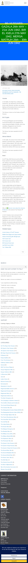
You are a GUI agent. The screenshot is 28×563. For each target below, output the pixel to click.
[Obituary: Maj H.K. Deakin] (4, 534)
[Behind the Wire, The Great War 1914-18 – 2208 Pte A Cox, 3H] (4, 505)
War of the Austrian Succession (8, 467)
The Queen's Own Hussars (7, 443)
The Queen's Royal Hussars (8, 445)
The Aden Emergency (6, 398)
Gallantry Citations (5, 362)
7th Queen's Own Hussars (7, 350)
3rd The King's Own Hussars (8, 346)
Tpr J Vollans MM (6, 247)
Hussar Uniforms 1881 (6, 372)
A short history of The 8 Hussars (10, 232)
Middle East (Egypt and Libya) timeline (11, 234)
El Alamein (3, 355)
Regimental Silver (5, 393)
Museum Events (5, 381)
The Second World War (6, 455)
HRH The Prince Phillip (6, 367)
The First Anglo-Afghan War (7, 414)
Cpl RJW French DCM (7, 245)
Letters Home (4, 379)
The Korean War (5, 426)
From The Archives (5, 360)
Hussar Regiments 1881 (7, 369)
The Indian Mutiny (5, 424)
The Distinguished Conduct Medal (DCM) (11, 410)
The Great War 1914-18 (7, 419)
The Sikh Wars (4, 459)
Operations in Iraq (5, 386)
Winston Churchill (5, 469)
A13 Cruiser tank (6, 240)
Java (2, 376)
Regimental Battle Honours (10, 92)
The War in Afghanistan (6, 464)
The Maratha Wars (5, 431)
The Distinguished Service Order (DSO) (10, 412)
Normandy (3, 383)
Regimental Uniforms (6, 395)
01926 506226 (4, 491)
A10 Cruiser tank (6, 238)
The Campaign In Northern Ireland (9, 400)
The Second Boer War (6, 450)
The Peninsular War (5, 440)
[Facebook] (2, 496)
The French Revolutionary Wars (8, 417)
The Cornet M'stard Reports (8, 405)
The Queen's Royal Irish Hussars (9, 448)
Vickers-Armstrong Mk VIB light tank (11, 236)
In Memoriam (4, 374)
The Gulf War (4, 421)
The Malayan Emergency (7, 429)
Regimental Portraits (6, 391)
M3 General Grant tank (8, 243)
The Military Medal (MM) (7, 436)
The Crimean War (5, 407)
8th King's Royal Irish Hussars (11, 90)
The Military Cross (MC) (7, 433)
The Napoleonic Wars (6, 438)
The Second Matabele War (7, 452)
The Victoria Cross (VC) (6, 462)
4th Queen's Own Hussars (7, 348)
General (3, 364)
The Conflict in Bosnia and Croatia (9, 402)
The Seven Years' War (6, 457)
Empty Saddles (4, 357)
